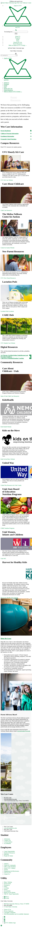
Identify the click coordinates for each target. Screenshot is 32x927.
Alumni (6, 869)
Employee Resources (9, 853)
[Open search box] (16, 30)
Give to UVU (7, 872)
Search (5, 889)
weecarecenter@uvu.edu (23, 731)
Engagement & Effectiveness (11, 871)
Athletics (6, 863)
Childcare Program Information (10, 133)
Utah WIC (3, 558)
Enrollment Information (7, 136)
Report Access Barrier (9, 892)
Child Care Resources (6, 210)
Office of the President (10, 866)
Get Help (6, 888)
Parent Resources (17, 44)
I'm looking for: (8, 31)
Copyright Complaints (9, 912)
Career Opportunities (9, 851)
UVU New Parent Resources (8, 278)
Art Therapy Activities (7, 355)
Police (5, 886)
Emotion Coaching (18, 358)
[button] (16, 1)
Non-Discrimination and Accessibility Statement (16, 914)
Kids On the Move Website (8, 459)
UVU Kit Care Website (7, 180)
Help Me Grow (6, 638)
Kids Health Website (6, 426)
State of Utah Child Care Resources (10, 396)
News (7, 896)
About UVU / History (9, 868)
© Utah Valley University (10, 906)
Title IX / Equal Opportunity (11, 894)
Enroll (17, 39)
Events (7, 898)
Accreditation (7, 843)
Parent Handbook (6, 130)
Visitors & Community (10, 865)
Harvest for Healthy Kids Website (9, 597)
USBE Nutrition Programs (7, 528)
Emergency (7, 885)
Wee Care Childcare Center (24, 3)
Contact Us (7, 874)
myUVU (17, 27)
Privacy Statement (8, 911)
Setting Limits (17, 355)
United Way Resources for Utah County (11, 485)
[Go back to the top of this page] (1, 925)
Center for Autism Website (7, 247)
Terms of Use (7, 909)
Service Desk (7, 883)
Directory (6, 854)
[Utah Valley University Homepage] (9, 3)
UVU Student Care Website (8, 343)
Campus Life (7, 840)
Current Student (8, 842)
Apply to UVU (18, 5)
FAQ (17, 41)
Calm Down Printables (7, 358)
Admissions (7, 839)
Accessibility (7, 891)
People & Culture (8, 856)
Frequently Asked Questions (8, 139)
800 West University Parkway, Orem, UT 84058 (16, 904)
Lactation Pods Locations (7, 311)
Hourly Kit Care (17, 42)
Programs (17, 38)
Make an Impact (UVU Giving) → (18, 45)
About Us (17, 36)
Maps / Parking (8, 882)
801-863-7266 (7, 797)
